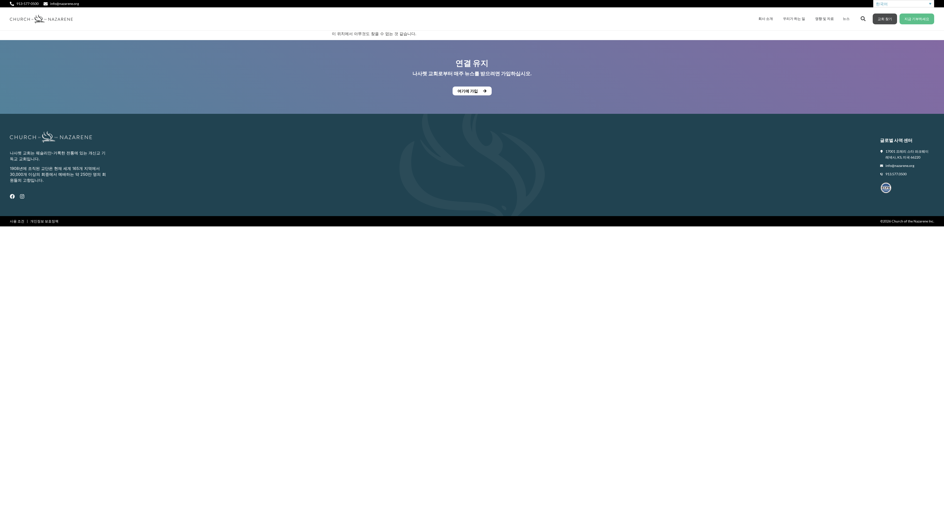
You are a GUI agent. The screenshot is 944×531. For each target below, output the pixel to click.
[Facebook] (12, 196)
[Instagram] (22, 196)
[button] (472, 91)
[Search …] (863, 18)
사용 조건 (17, 221)
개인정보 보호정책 (44, 221)
